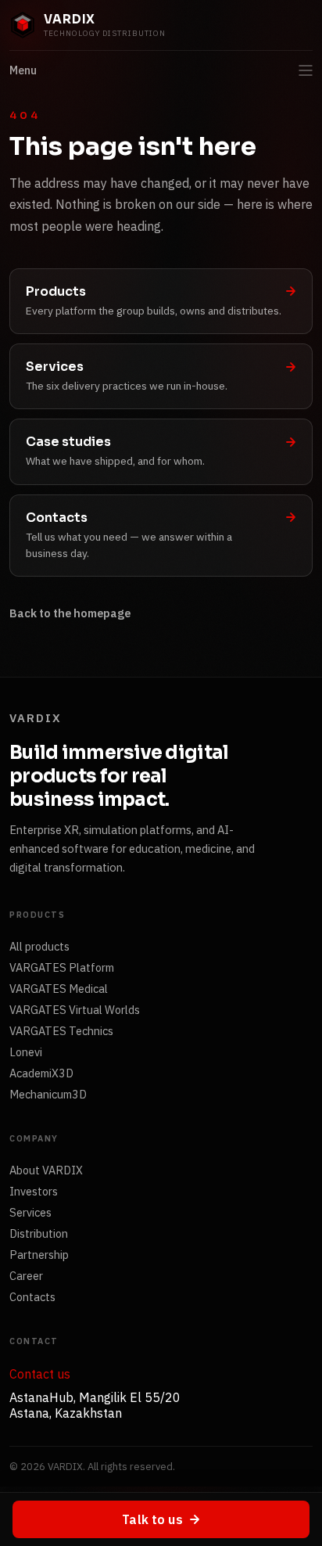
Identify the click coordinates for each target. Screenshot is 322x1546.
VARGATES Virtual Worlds (74, 1009)
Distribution (38, 1233)
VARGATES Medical (58, 988)
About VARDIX (46, 1170)
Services (30, 1212)
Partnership (39, 1254)
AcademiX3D (41, 1073)
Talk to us (152, 1519)
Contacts (32, 1296)
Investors (33, 1191)
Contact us (39, 1374)
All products (39, 946)
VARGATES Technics (61, 1030)
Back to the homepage (70, 613)
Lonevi (25, 1051)
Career (26, 1275)
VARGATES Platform (61, 967)
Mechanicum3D (48, 1094)
